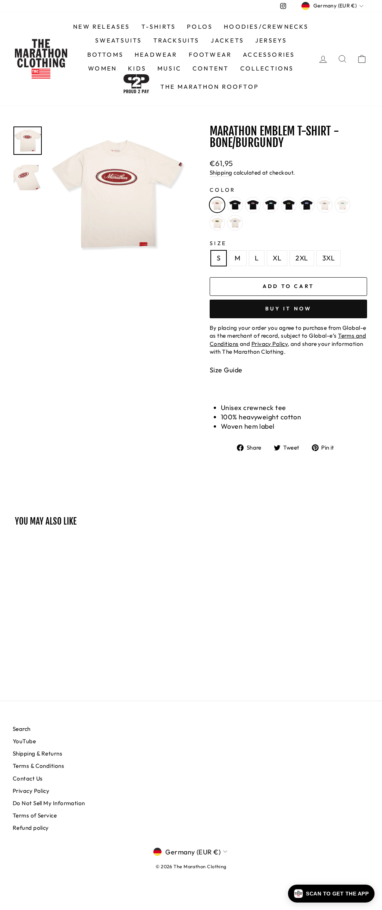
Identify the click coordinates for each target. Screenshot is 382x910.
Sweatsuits (118, 40)
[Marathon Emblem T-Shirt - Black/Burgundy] (253, 204)
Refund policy (31, 827)
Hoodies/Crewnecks (266, 26)
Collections (267, 68)
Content (210, 68)
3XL (328, 258)
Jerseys (271, 40)
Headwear (156, 54)
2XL (301, 258)
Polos (200, 26)
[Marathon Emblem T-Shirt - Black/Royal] (306, 204)
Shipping (221, 172)
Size (218, 243)
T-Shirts (158, 26)
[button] (331, 894)
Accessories (269, 54)
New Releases (101, 26)
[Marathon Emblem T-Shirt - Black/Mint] (270, 204)
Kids (137, 68)
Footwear (210, 54)
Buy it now (288, 308)
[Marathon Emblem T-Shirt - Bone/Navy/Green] (217, 222)
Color (223, 190)
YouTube (24, 741)
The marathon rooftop (209, 86)
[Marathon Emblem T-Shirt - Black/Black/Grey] (235, 204)
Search (22, 728)
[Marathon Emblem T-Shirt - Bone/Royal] (235, 222)
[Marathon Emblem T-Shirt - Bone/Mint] (342, 204)
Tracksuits (176, 40)
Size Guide (226, 370)
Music (169, 68)
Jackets (227, 40)
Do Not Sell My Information (49, 803)
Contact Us (28, 778)
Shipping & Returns (37, 753)
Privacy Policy (31, 790)
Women (102, 68)
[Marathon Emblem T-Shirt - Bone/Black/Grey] (324, 204)
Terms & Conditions (38, 765)
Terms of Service (35, 815)
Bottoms (105, 54)
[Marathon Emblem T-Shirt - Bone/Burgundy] (217, 204)
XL (277, 258)
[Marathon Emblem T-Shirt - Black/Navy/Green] (288, 204)
